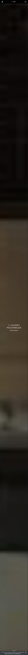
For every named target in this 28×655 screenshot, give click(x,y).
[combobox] (14, 1)
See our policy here (9, 653)
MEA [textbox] (14, 1)
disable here (17, 653)
